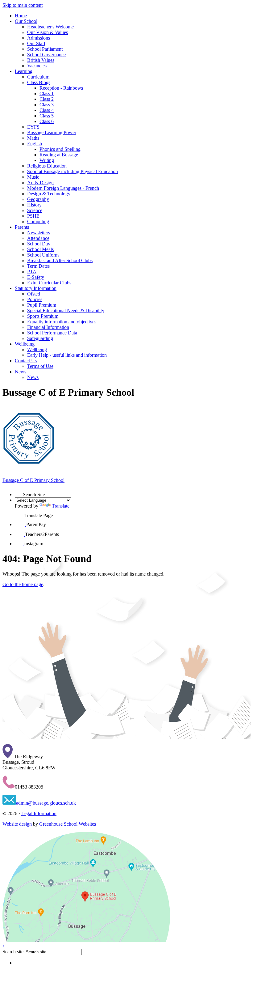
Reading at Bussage (58, 154)
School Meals (40, 249)
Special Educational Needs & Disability (65, 310)
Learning (23, 71)
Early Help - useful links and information (67, 355)
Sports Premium (42, 316)
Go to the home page (22, 584)
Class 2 (46, 99)
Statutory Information (35, 288)
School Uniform (43, 254)
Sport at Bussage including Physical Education (72, 171)
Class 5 (46, 115)
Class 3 (46, 104)
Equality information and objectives (61, 321)
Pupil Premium (41, 305)
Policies (34, 299)
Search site (12, 951)
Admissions (38, 37)
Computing (38, 221)
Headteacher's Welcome (50, 26)
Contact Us (26, 360)
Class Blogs (38, 82)
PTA (31, 271)
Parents (22, 227)
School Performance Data (52, 332)
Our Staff (36, 43)
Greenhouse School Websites (67, 824)
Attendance (38, 238)
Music (33, 177)
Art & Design (40, 182)
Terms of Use (40, 366)
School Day (38, 243)
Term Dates (38, 266)
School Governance (46, 54)
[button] (19, 492)
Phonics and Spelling (60, 149)
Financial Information (48, 327)
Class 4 (46, 110)
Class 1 (46, 93)
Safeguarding (40, 338)
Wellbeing (25, 344)
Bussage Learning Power (51, 132)
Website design (17, 824)
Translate (60, 505)
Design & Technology (48, 193)
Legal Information (38, 813)
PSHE (33, 216)
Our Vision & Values (47, 32)
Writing (46, 160)
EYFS (33, 127)
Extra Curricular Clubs (49, 282)
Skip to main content (22, 5)
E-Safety (35, 277)
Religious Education (47, 165)
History (34, 204)
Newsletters (38, 232)
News (20, 371)
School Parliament (45, 49)
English (34, 143)
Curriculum (38, 76)
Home (21, 15)
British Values (40, 60)
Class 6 (46, 121)
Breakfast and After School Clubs (60, 260)
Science (34, 210)
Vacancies (37, 65)
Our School (26, 21)
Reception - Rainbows (61, 88)
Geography (38, 199)
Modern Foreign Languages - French (63, 188)
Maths (33, 138)
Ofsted (33, 293)
